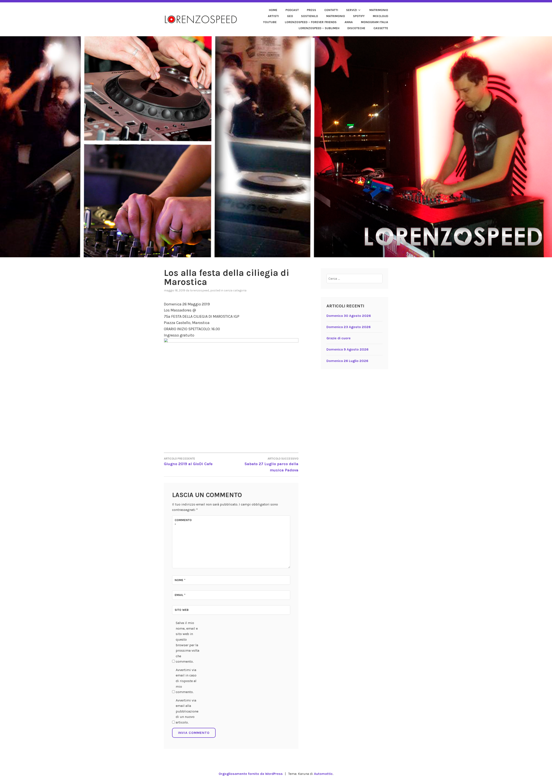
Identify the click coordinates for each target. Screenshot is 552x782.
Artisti (273, 16)
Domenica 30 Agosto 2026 (348, 316)
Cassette (380, 28)
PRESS (311, 10)
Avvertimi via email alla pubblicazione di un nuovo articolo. (187, 711)
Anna (349, 22)
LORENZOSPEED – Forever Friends (311, 22)
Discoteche (356, 28)
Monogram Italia (374, 22)
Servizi (351, 10)
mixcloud (380, 16)
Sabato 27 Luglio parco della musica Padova (271, 464)
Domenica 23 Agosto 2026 (348, 327)
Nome (180, 580)
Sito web (182, 610)
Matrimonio (378, 10)
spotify (359, 16)
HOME (273, 10)
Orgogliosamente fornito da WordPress (251, 774)
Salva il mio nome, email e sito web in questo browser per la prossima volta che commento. (187, 642)
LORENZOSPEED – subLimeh (319, 28)
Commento (183, 522)
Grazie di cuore (338, 338)
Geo (290, 16)
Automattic (323, 774)
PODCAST (292, 10)
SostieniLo (309, 16)
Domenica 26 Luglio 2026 (347, 361)
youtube (270, 22)
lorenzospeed (199, 290)
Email (180, 595)
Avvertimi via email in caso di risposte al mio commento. (186, 681)
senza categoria (235, 290)
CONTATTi (331, 10)
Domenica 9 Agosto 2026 (347, 349)
